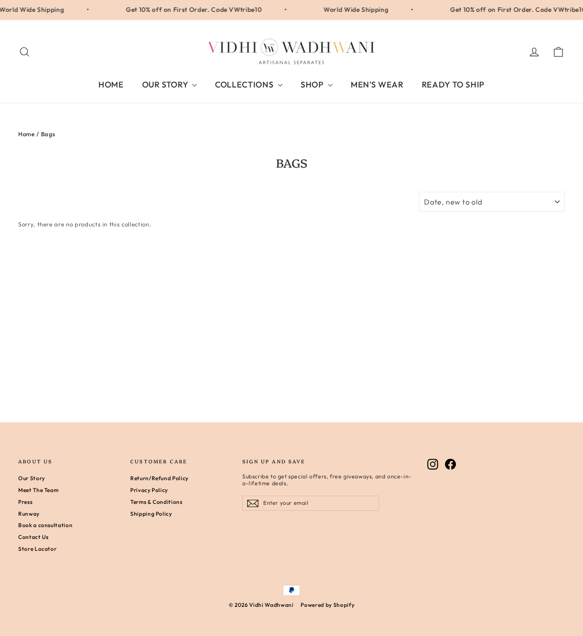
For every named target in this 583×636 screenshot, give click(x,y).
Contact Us (33, 536)
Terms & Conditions (156, 501)
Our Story (31, 478)
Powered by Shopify (327, 604)
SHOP (313, 84)
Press (25, 501)
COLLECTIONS (245, 84)
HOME (111, 84)
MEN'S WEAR (377, 84)
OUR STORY (166, 84)
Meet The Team (38, 490)
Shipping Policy (151, 513)
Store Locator (37, 548)
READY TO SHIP (453, 84)
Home (26, 134)
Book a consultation (45, 525)
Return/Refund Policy (159, 478)
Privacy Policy (149, 490)
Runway (29, 513)
